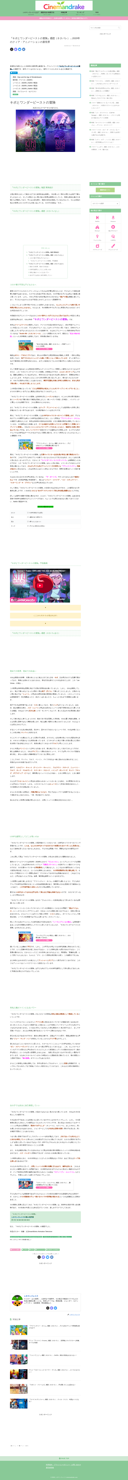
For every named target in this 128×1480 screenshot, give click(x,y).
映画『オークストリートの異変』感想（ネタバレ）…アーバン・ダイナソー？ (105, 124)
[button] (119, 28)
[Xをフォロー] (47, 1308)
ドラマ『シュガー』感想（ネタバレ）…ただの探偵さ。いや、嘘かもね (105, 148)
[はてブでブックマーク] (23, 49)
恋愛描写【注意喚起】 (53, 1249)
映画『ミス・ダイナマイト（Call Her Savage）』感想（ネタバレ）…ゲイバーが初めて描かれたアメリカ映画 (105, 115)
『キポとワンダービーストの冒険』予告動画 (44, 261)
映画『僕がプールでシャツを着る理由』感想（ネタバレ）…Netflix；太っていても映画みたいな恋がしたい (106, 73)
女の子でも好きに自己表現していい (41, 275)
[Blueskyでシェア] (19, 49)
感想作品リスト (105, 190)
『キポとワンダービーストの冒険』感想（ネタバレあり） (46, 264)
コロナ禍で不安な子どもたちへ (39, 258)
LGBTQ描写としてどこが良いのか (40, 269)
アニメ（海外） (16, 1249)
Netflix (32, 1249)
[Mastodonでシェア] (15, 49)
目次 (43, 248)
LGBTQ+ (26, 1249)
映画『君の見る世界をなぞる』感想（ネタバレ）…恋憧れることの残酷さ (105, 89)
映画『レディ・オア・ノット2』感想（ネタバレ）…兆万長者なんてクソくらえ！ (105, 141)
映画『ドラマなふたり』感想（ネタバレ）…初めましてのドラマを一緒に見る (105, 97)
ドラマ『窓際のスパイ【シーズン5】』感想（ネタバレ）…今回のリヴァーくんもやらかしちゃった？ (105, 105)
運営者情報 (50, 1468)
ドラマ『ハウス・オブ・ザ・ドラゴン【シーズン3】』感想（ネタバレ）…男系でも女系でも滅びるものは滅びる (105, 132)
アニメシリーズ (41, 1249)
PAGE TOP (65, 1458)
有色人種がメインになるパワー (39, 272)
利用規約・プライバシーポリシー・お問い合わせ (63, 1465)
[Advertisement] (45, 30)
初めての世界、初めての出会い (39, 266)
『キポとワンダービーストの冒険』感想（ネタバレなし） (46, 255)
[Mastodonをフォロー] (51, 1308)
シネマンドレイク (31, 1296)
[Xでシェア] (11, 49)
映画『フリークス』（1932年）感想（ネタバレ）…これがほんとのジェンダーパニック (105, 82)
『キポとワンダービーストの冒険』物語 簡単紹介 (43, 252)
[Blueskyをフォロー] (55, 1308)
